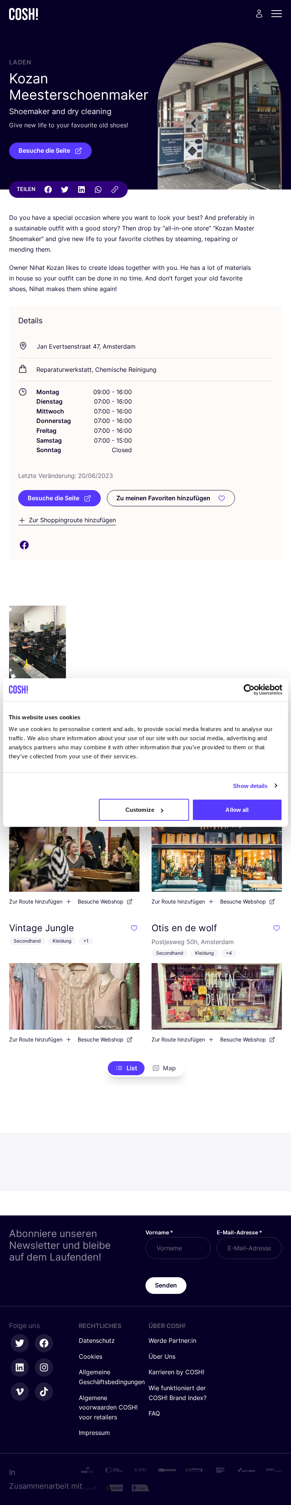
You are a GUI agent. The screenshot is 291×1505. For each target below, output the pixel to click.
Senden (166, 1285)
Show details (250, 785)
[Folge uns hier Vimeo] (20, 1392)
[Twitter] (64, 189)
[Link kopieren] (114, 189)
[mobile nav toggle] (279, 14)
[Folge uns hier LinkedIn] (20, 1367)
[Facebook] (48, 189)
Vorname (159, 1232)
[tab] (126, 1068)
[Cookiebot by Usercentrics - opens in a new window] (249, 689)
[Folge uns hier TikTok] (44, 1392)
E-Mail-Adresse (239, 1232)
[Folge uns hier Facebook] (44, 1343)
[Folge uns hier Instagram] (44, 1367)
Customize (139, 810)
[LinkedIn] (81, 189)
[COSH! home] (23, 14)
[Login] (259, 13)
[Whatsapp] (98, 189)
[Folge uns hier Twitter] (20, 1343)
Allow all (237, 810)
